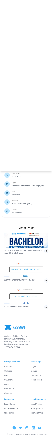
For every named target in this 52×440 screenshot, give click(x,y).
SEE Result (9, 413)
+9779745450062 (12, 347)
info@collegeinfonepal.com (16, 344)
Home (5, 12)
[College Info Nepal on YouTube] (39, 428)
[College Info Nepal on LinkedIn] (33, 428)
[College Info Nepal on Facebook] (14, 428)
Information (16, 12)
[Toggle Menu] (45, 5)
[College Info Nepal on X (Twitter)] (20, 427)
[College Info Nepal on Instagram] (27, 427)
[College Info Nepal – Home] (12, 5)
